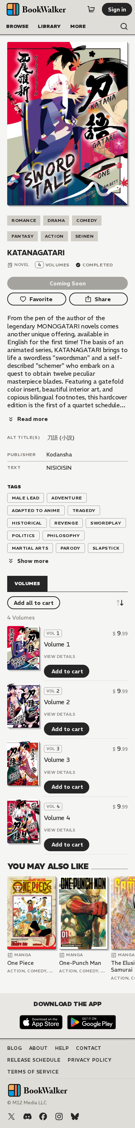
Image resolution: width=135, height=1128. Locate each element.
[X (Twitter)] (11, 1116)
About (38, 1048)
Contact (89, 1048)
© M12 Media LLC (27, 1102)
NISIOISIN (59, 467)
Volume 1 (57, 644)
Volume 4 (57, 818)
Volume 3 (57, 760)
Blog (14, 1048)
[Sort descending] (120, 603)
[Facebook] (43, 1116)
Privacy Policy (90, 1060)
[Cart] (91, 9)
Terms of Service (33, 1072)
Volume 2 (57, 702)
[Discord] (27, 1116)
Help (62, 1048)
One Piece (20, 962)
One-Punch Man (80, 962)
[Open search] (124, 26)
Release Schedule (33, 1060)
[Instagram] (59, 1116)
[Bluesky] (75, 1116)
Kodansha (59, 454)
